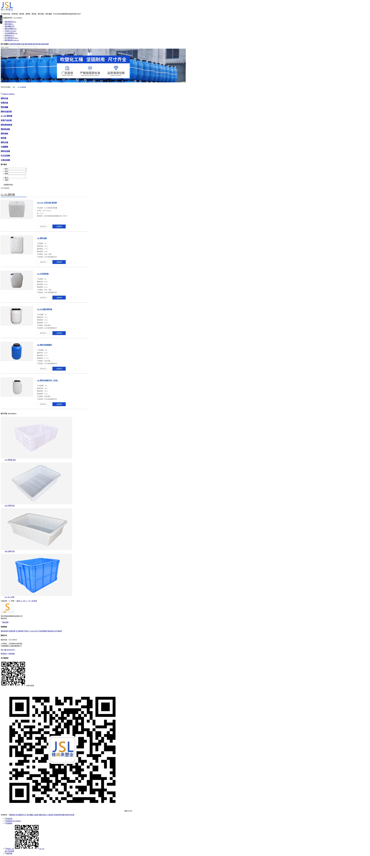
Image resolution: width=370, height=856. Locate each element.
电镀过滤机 (42, 815)
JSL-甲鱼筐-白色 (10, 460)
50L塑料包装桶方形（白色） (48, 380)
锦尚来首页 (10, 22)
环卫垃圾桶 (5, 156)
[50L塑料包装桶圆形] (17, 360)
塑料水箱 (4, 142)
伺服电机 (12, 815)
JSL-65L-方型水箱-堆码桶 (47, 203)
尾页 (35, 601)
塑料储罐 (10, 26)
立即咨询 (59, 226)
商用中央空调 (69, 815)
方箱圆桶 (4, 147)
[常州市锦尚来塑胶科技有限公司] (7, 10)
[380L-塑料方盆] (36, 549)
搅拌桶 (3, 138)
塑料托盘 (9, 24)
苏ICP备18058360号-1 (8, 650)
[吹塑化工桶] (185, 65)
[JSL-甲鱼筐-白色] (36, 458)
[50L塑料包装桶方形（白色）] (17, 396)
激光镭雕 (30, 815)
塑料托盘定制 (6, 112)
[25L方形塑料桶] (17, 289)
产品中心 (10, 31)
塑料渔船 (4, 134)
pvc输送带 (50, 815)
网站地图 (5, 622)
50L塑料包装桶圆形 (44, 345)
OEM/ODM (34, 631)
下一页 (31, 601)
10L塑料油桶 (42, 238)
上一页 (22, 601)
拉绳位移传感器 (59, 815)
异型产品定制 (6, 120)
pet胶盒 (35, 815)
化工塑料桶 (19, 631)
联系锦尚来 (12, 40)
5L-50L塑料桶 (22, 87)
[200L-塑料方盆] (36, 504)
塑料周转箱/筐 (6, 125)
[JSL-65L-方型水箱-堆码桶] (17, 218)
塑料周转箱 (29, 44)
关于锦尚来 (11, 38)
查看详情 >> (43, 226)
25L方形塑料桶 (43, 274)
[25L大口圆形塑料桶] (17, 325)
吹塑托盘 (4, 103)
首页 (14, 87)
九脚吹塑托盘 (13, 44)
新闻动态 (9, 35)
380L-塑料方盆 (10, 551)
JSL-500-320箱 (9, 597)
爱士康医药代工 (20, 815)
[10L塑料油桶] (17, 253)
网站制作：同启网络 (8, 653)
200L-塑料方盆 (10, 505)
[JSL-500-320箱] (36, 595)
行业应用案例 (11, 33)
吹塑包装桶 (45, 44)
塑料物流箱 (37, 44)
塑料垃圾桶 (10, 28)
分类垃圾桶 (5, 160)
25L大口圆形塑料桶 (44, 309)
